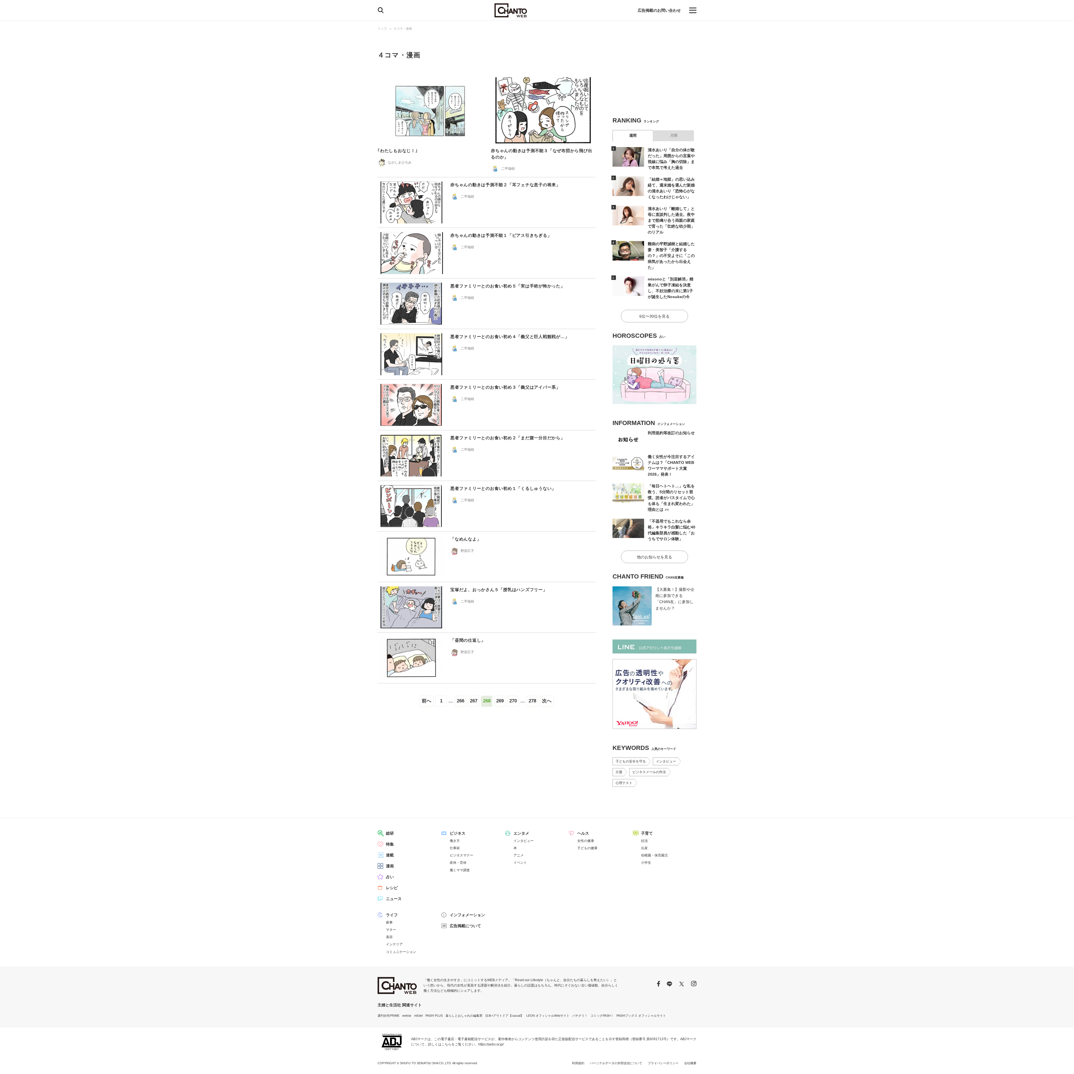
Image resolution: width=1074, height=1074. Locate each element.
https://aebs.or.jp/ (491, 1044)
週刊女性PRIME (388, 1015)
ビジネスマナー (461, 855)
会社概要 (690, 1063)
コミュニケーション (401, 952)
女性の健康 (585, 841)
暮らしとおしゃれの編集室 (464, 1015)
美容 (389, 937)
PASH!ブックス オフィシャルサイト (641, 1015)
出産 (644, 848)
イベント (520, 863)
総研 (390, 833)
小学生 (646, 863)
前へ (426, 701)
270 (513, 701)
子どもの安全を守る (631, 761)
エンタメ (521, 833)
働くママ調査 (460, 870)
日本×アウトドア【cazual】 (504, 1015)
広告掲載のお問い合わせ (659, 10)
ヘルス (583, 833)
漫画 (390, 866)
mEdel (418, 1015)
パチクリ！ (580, 1015)
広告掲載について (465, 926)
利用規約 (578, 1063)
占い (390, 877)
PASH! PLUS (434, 1015)
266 (460, 701)
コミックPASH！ (602, 1015)
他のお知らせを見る (654, 557)
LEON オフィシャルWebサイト (547, 1015)
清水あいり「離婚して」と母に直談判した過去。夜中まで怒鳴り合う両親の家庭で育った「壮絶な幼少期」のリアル (671, 220)
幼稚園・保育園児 (654, 855)
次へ (547, 701)
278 (532, 701)
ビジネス (457, 833)
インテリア (394, 944)
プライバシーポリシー (663, 1063)
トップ (382, 28)
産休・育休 (458, 863)
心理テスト (624, 783)
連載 (390, 855)
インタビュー (666, 761)
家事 (389, 922)
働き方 (455, 841)
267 (473, 701)
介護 (619, 772)
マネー (391, 930)
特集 (390, 844)
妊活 (644, 841)
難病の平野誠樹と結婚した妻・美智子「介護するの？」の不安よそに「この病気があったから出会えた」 (671, 256)
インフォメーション (467, 915)
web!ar (406, 1015)
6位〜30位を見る (654, 316)
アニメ (519, 855)
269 (500, 701)
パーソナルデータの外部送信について (616, 1063)
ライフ (392, 915)
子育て (647, 833)
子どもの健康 (587, 848)
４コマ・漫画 (403, 28)
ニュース (394, 898)
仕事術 (455, 848)
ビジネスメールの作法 (649, 772)
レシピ (392, 888)
